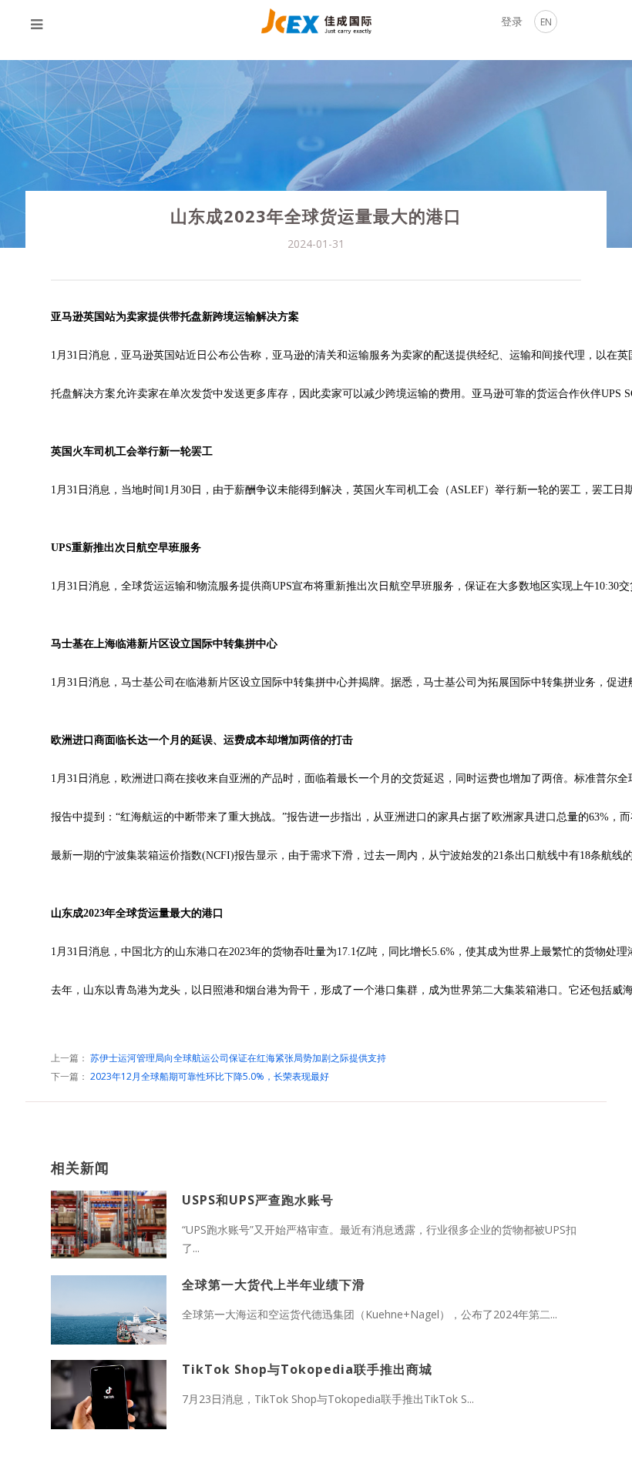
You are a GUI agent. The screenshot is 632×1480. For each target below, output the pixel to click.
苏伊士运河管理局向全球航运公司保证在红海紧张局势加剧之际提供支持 (238, 1057)
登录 (512, 21)
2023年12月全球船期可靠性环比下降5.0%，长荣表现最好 (209, 1076)
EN (546, 21)
